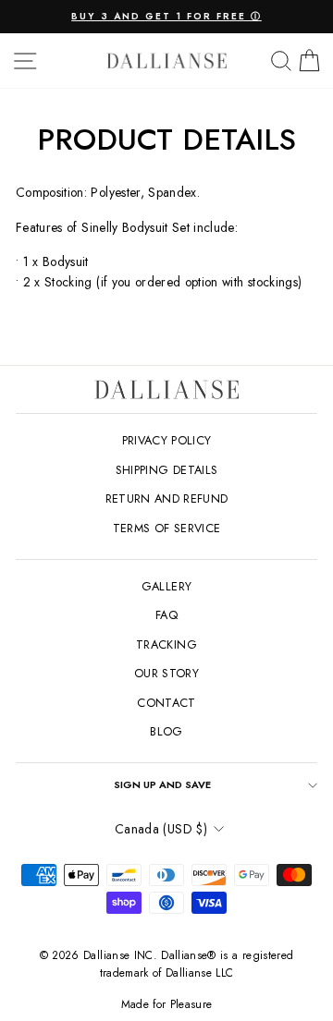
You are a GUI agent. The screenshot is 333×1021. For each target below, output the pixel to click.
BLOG (166, 731)
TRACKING (166, 644)
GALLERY (166, 586)
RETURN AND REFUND (166, 498)
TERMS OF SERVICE (167, 528)
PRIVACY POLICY (167, 440)
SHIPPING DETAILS (167, 470)
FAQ (166, 615)
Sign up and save (162, 784)
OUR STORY (166, 673)
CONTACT (166, 702)
